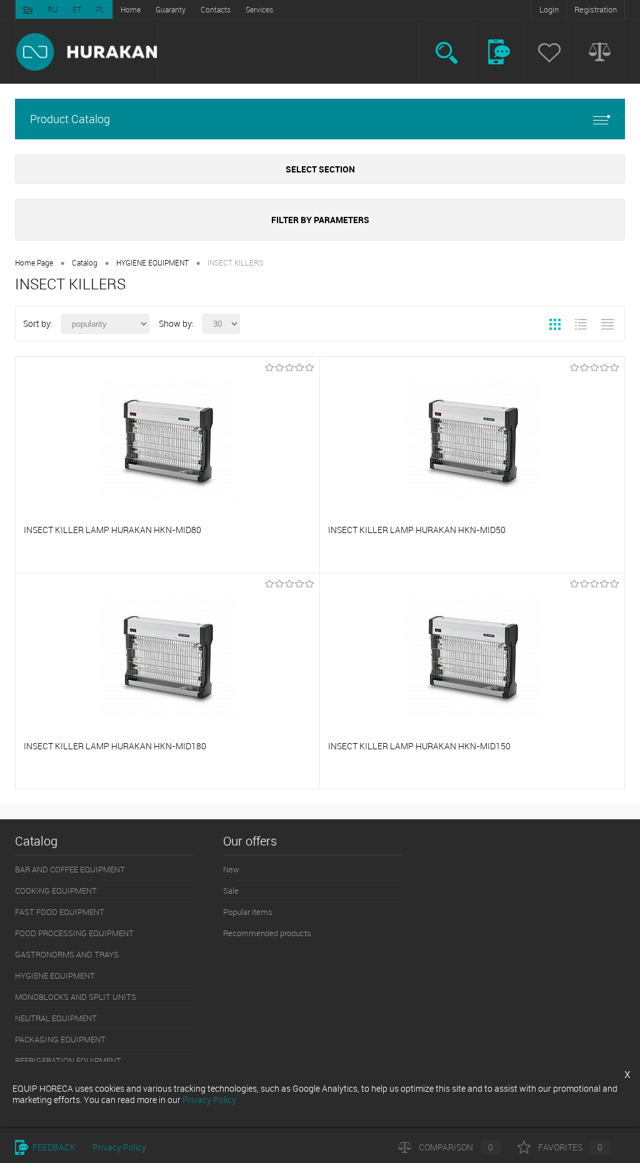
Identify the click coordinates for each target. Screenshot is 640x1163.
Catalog (85, 262)
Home (131, 9)
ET (76, 9)
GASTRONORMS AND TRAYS (67, 954)
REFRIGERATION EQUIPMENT (68, 1060)
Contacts (216, 9)
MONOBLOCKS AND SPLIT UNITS (75, 996)
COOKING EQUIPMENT (56, 890)
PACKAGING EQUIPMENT (60, 1039)
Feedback (53, 1147)
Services (259, 9)
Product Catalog (70, 118)
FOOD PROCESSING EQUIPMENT (74, 933)
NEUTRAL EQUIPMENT (56, 1018)
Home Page (34, 262)
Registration (595, 9)
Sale (231, 890)
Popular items (247, 911)
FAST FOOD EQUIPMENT (59, 911)
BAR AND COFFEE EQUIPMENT (70, 869)
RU (53, 9)
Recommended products (267, 933)
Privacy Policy (119, 1147)
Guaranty (171, 9)
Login (549, 9)
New (231, 869)
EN (27, 9)
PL (100, 9)
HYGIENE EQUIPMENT (152, 262)
